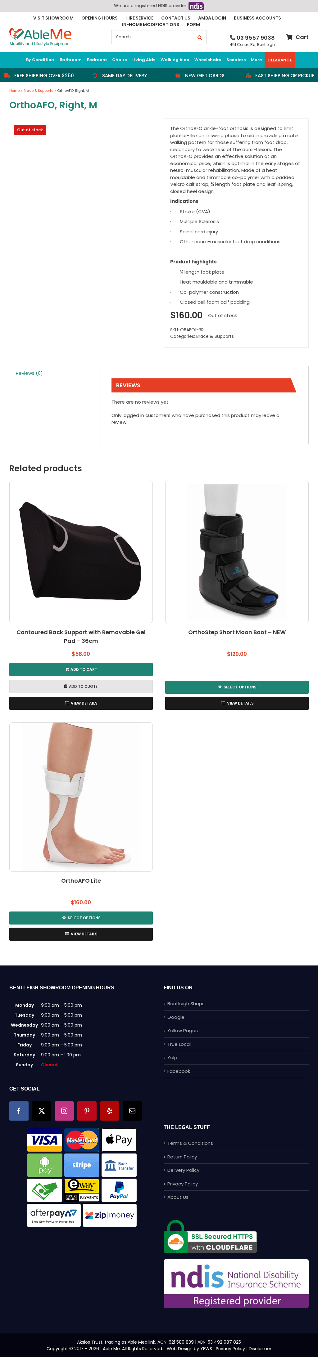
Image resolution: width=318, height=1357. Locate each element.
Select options (240, 687)
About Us (178, 1197)
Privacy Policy (182, 1183)
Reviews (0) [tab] (29, 373)
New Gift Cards (205, 75)
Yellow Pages (182, 1030)
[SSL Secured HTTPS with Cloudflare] (210, 1222)
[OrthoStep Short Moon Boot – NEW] (237, 551)
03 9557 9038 (256, 38)
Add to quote (83, 686)
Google (175, 1017)
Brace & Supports (215, 336)
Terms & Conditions (190, 1143)
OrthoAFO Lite (81, 881)
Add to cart (83, 669)
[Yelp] (109, 1111)
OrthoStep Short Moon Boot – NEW (237, 632)
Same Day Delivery (124, 75)
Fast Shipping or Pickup (285, 75)
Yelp (172, 1057)
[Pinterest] (87, 1111)
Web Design (180, 1349)
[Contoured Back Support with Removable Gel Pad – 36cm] (81, 551)
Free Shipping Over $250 (44, 75)
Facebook (178, 1071)
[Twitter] (41, 1111)
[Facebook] (19, 1111)
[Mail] (132, 1111)
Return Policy (182, 1156)
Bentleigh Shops (186, 1003)
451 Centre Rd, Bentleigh (252, 44)
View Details (84, 703)
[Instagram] (64, 1111)
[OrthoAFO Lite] (81, 797)
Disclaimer (260, 1349)
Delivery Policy (183, 1170)
